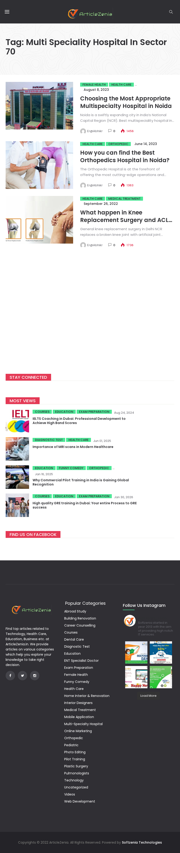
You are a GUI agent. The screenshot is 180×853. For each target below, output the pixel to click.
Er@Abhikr (95, 131)
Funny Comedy (71, 468)
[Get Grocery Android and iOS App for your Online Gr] (161, 677)
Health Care (121, 85)
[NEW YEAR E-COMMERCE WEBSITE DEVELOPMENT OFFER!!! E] (136, 677)
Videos (69, 794)
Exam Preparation (94, 412)
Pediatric (71, 745)
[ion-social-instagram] (34, 675)
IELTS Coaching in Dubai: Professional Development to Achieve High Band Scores (79, 420)
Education (64, 412)
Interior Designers (78, 702)
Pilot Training (74, 759)
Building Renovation (80, 618)
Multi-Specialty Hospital (83, 724)
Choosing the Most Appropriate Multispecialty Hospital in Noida (126, 102)
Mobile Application (79, 717)
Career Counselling (79, 625)
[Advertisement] (90, 317)
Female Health (94, 85)
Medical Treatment (124, 199)
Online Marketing (78, 731)
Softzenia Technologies (142, 842)
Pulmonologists (76, 773)
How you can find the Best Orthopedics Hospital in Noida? (124, 156)
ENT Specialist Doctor (81, 660)
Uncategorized (76, 787)
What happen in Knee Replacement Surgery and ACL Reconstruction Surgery (124, 220)
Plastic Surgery (76, 766)
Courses (42, 412)
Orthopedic (118, 144)
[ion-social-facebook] (10, 675)
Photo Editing (75, 752)
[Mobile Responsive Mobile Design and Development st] (161, 652)
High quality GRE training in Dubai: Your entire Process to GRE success (85, 505)
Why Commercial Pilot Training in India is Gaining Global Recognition (81, 482)
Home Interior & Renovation (86, 695)
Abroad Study (75, 611)
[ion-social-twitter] (22, 675)
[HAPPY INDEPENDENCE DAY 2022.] (136, 652)
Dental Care (74, 639)
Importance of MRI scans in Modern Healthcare (73, 446)
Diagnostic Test (49, 440)
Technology (74, 780)
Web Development (79, 801)
